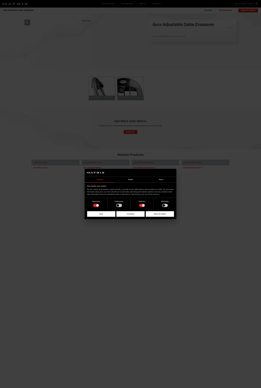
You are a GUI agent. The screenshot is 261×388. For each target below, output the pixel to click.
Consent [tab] (100, 179)
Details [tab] (130, 179)
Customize (130, 214)
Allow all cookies (160, 214)
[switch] (119, 205)
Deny (101, 214)
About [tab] (161, 179)
